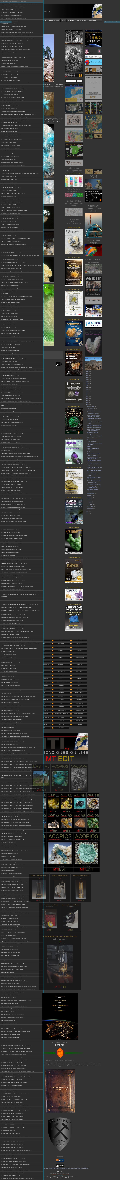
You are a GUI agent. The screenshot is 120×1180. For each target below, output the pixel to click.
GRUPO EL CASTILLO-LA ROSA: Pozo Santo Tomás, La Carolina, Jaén (15, 1139)
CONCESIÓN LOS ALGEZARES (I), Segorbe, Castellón (12, 625)
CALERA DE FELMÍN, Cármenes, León (9, 102)
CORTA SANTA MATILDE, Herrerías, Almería (10, 679)
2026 (87, 371)
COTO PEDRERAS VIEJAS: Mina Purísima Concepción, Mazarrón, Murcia (16, 825)
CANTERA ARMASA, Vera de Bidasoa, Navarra (10, 145)
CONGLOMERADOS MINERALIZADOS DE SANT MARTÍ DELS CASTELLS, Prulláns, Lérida (19, 642)
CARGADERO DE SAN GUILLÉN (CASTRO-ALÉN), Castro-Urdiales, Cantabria (17, 498)
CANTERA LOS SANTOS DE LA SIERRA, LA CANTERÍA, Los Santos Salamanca (17, 341)
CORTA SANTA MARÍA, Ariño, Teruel (8, 676)
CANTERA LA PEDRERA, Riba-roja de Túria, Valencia (12, 307)
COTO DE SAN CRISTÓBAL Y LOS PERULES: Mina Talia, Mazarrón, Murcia (16, 802)
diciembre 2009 (90, 406)
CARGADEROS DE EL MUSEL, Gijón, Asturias (10, 515)
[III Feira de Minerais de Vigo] (74, 463)
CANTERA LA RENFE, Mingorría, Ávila (8, 310)
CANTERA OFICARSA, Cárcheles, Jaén (9, 372)
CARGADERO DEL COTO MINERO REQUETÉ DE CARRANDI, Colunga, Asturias (17, 510)
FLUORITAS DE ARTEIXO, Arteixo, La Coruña (10, 983)
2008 (87, 511)
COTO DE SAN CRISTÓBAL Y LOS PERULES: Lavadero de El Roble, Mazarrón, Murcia (19, 761)
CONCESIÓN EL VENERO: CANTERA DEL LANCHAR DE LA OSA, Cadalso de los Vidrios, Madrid (21, 599)
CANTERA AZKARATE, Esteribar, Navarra (9, 150)
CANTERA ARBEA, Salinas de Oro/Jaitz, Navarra (11, 136)
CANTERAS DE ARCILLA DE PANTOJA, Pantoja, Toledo (12, 430)
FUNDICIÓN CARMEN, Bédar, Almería (8, 997)
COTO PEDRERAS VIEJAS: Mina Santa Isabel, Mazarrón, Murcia (14, 830)
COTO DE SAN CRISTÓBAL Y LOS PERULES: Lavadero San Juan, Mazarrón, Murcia (18, 764)
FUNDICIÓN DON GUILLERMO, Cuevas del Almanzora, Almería (14, 1006)
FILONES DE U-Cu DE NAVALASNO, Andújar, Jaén (11, 977)
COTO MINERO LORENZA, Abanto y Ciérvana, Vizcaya (12, 719)
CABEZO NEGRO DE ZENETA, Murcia (8, 63)
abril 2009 (89, 502)
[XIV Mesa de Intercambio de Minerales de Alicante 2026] (74, 553)
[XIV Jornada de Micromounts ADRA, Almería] (74, 315)
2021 (87, 381)
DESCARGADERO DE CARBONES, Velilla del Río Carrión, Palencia (14, 907)
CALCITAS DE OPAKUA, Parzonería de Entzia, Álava (12, 91)
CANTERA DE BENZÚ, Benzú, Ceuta (8, 196)
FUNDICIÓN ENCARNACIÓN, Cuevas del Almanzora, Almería (13, 1008)
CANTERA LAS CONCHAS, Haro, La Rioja (9, 313)
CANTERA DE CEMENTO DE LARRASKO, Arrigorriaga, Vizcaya (14, 210)
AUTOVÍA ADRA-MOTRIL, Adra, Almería (9, 52)
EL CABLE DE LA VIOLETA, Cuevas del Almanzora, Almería (13, 932)
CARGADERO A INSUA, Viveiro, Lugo (8, 450)
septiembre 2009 (91, 493)
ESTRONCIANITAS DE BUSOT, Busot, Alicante (10, 946)
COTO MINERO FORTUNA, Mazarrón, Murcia (10, 710)
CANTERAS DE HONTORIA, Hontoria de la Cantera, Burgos (13, 433)
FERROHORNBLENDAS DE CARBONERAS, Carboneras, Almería (14, 966)
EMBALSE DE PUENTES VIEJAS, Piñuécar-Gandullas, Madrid (13, 938)
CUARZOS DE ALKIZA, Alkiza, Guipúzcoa (9, 845)
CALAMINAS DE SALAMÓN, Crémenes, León (10, 74)
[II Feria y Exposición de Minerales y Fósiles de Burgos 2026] (74, 493)
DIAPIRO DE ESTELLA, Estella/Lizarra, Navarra (10, 910)
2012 (87, 398)
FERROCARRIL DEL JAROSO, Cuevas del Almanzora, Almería (13, 963)
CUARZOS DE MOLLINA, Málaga (7, 870)
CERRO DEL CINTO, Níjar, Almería (8, 555)
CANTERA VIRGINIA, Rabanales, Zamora (9, 419)
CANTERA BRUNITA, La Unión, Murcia (8, 153)
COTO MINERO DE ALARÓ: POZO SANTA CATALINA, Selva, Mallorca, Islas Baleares (18, 696)
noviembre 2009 (90, 408)
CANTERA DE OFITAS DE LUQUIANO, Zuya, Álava (11, 235)
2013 (87, 396)
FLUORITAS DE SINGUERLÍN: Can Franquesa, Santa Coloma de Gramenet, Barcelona (18, 986)
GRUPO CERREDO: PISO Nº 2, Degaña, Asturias (11, 1096)
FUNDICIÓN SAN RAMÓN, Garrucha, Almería (10, 1037)
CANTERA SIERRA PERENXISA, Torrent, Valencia (11, 395)
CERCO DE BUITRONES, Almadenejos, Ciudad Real (11, 549)
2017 (87, 389)
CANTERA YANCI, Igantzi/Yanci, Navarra (9, 425)
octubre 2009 (90, 410)
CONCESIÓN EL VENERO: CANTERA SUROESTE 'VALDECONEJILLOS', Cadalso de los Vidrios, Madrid (20, 611)
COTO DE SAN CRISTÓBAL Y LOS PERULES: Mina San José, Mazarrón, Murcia (17, 791)
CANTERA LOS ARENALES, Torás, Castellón (10, 333)
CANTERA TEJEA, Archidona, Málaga (8, 408)
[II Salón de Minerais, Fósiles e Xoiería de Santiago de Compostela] (74, 375)
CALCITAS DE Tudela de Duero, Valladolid (9, 94)
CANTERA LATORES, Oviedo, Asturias (9, 322)
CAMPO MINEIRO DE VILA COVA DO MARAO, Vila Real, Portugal (14, 117)
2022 (87, 379)
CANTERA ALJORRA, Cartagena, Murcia (9, 131)
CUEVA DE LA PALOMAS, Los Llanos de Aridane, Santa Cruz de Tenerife (16, 895)
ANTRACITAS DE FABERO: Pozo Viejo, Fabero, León (12, 46)
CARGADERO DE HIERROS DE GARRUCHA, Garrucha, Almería (14, 464)
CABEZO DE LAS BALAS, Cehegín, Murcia (10, 60)
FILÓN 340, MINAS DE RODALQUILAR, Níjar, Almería (12, 969)
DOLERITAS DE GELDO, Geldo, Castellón (9, 921)
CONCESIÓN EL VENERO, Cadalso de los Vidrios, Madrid (13, 589)
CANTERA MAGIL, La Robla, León (8, 347)
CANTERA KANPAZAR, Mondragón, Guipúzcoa (10, 302)
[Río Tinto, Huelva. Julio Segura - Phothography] (93, 255)
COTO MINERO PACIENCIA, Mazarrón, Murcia (10, 730)
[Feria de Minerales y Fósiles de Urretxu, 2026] (74, 583)
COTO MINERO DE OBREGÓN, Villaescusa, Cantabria (12, 705)
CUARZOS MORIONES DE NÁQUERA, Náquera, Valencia (12, 887)
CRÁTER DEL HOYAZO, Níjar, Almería (8, 842)
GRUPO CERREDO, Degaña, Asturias (8, 1090)
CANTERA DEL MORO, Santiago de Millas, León (11, 268)
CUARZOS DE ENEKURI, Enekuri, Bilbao (9, 853)
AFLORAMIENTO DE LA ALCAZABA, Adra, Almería (11, 15)
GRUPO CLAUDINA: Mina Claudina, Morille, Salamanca (12, 1119)
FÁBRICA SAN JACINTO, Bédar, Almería (9, 958)
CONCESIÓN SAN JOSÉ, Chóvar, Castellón (10, 634)
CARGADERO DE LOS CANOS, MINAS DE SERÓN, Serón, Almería (14, 476)
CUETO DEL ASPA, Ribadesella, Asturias (9, 893)
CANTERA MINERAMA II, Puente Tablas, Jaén (10, 355)
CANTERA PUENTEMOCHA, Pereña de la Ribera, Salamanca (13, 378)
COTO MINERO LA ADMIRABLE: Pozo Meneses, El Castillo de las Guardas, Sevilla (18, 713)
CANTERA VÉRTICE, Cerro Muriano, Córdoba (10, 416)
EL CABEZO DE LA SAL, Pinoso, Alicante (9, 929)
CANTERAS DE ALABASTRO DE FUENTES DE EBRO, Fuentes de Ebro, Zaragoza (18, 428)
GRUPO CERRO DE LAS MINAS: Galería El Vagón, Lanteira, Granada (15, 1105)
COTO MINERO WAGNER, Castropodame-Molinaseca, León (13, 750)
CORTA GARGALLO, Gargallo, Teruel (8, 657)
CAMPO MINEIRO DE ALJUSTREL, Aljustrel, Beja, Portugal (13, 111)
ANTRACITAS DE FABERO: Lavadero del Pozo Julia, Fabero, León (14, 40)
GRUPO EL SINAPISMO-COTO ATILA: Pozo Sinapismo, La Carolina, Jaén (16, 1150)
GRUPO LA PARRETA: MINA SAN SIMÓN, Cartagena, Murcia (13, 1161)
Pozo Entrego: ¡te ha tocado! (93, 451)
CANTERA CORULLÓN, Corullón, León (9, 179)
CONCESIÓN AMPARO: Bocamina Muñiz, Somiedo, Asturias (13, 577)
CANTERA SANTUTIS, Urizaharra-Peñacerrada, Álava (12, 392)
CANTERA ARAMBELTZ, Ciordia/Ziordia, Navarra (10, 134)
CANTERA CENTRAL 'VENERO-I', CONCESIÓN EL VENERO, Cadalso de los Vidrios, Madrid (19, 173)
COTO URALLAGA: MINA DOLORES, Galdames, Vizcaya (12, 839)
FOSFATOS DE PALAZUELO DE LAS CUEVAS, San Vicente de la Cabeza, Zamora (18, 989)
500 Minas (89, 446)
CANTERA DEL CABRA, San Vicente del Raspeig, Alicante (13, 249)
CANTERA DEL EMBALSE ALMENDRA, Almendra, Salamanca (13, 259)
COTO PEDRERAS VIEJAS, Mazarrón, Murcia (10, 816)
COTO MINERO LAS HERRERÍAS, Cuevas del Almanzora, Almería (14, 716)
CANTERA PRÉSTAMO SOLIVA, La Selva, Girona (11, 375)
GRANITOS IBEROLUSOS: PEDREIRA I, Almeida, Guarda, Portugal (14, 1059)
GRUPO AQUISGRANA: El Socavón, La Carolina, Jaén (12, 1062)
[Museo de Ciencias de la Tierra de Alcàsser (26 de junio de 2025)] (93, 327)
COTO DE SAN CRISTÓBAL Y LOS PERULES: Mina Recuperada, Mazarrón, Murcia (18, 785)
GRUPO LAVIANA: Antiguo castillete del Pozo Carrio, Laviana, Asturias (15, 1164)
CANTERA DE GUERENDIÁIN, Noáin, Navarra (10, 224)
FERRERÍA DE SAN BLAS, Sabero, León (9, 960)
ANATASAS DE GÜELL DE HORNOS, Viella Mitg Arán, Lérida (13, 26)
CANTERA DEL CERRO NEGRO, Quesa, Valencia (11, 252)
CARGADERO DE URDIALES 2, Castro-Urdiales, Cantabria (13, 507)
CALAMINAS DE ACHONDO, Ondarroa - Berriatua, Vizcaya (13, 71)
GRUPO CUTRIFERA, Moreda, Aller (8, 1130)
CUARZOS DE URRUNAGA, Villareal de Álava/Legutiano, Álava (14, 881)
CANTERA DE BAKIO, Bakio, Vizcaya (8, 190)
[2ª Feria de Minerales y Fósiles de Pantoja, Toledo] (74, 285)
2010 (87, 402)
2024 (87, 375)
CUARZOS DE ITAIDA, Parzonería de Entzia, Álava (11, 859)
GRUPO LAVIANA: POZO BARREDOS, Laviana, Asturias (12, 1172)
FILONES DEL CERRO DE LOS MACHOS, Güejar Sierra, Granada (14, 980)
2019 (87, 385)
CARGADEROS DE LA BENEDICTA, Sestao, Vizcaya (11, 518)
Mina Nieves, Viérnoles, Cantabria (94, 425)
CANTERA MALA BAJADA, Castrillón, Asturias (10, 350)
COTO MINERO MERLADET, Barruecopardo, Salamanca (12, 722)
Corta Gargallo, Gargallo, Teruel (93, 484)
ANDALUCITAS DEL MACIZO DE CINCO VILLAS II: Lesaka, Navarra (15, 35)
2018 (87, 387)
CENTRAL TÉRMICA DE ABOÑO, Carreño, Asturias (11, 541)
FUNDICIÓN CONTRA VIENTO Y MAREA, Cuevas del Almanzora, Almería (16, 1000)
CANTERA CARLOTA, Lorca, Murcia (8, 170)
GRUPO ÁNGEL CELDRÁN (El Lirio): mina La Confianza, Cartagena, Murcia (16, 1076)
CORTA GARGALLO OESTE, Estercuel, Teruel (10, 659)
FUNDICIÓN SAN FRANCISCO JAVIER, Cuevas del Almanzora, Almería (15, 1031)
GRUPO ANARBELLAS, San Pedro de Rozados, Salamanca (13, 1068)
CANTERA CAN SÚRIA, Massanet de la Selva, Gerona (12, 162)
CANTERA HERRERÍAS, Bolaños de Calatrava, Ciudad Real (13, 299)
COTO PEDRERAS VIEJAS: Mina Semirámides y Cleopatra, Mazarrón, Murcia (16, 833)
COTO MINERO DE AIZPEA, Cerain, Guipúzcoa (10, 693)
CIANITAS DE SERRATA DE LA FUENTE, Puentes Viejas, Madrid (14, 563)
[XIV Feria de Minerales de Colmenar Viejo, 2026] (74, 345)
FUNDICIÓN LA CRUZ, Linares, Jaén (8, 1020)
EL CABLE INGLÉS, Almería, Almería (8, 935)
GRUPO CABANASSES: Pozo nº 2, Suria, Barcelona (11, 1079)
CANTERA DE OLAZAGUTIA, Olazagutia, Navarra (11, 241)
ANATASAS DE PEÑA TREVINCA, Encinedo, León (11, 29)
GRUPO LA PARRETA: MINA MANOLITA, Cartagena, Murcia (13, 1158)
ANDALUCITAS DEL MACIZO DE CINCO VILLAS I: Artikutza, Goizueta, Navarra (17, 32)
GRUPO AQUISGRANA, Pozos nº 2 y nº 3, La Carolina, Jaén (13, 1065)
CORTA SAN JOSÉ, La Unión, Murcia (8, 668)
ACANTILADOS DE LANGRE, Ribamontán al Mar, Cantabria (13, 6)
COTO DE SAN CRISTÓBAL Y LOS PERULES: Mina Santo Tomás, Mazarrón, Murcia (18, 799)
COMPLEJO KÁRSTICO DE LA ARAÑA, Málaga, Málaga (12, 566)
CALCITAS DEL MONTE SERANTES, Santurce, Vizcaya (12, 97)
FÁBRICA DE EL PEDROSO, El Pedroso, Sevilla (10, 952)
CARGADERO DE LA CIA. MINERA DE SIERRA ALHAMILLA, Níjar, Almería (16, 467)
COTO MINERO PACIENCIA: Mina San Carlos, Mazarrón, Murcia (14, 733)
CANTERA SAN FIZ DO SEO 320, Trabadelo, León (11, 387)
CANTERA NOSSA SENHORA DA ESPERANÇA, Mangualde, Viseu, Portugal (16, 367)
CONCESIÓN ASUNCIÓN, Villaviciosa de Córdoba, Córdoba (13, 580)
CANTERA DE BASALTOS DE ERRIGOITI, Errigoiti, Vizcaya (13, 193)
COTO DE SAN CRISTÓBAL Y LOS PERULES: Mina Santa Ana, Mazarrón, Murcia (17, 796)
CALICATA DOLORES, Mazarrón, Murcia (9, 108)
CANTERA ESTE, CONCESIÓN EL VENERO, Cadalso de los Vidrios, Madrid (16, 296)
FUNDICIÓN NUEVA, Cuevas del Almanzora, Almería (11, 1028)
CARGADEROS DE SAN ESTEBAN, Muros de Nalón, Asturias (13, 524)
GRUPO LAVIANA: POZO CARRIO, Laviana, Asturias (11, 1175)
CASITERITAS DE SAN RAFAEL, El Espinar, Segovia (11, 526)
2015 (87, 393)
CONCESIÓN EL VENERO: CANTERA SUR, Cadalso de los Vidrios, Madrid (16, 607)
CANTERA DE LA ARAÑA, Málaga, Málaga (9, 227)
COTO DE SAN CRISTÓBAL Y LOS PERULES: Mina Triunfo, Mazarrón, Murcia (17, 805)
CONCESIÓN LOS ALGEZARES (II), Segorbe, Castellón (12, 628)
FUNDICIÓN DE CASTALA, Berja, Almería (9, 1003)
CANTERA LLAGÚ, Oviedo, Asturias (8, 324)
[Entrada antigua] (59, 366)
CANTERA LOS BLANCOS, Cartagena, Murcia (10, 336)
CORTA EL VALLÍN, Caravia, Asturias (8, 654)
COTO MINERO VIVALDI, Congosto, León (9, 744)
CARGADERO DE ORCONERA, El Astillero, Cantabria (12, 487)
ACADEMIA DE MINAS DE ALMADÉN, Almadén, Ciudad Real (13, 1)
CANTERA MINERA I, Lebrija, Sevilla (8, 353)
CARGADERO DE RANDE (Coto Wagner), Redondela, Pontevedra (14, 493)
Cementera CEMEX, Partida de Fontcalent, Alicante (11, 538)
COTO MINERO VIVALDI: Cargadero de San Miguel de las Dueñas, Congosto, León (18, 747)
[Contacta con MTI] (74, 76)
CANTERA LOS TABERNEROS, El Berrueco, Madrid (11, 344)
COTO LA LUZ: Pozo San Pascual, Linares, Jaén (11, 688)
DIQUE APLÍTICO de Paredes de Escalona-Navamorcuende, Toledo (15, 912)
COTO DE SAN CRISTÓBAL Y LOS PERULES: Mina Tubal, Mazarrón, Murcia (16, 808)
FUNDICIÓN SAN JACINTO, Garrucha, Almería (10, 1034)
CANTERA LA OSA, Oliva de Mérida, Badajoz (10, 305)
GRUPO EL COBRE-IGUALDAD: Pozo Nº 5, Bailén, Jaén (12, 1147)
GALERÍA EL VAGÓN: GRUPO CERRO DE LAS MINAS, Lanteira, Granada (16, 1045)
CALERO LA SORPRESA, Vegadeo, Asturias (10, 105)
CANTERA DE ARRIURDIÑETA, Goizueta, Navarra (11, 187)
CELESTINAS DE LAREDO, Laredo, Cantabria (10, 532)
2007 (87, 513)
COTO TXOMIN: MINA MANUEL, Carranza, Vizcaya (11, 836)
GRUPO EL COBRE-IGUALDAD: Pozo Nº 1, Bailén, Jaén (12, 1141)
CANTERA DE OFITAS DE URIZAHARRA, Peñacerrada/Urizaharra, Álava (15, 238)
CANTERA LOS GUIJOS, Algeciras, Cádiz (9, 338)
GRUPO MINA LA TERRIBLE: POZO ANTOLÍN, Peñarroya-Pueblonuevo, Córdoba (17, 1178)
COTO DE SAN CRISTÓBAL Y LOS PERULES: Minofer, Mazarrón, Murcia (16, 813)
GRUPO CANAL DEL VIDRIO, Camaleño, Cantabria (11, 1085)
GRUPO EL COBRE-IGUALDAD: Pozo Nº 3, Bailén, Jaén (12, 1144)
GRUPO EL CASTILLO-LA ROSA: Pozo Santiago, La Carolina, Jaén (15, 1136)
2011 (87, 400)
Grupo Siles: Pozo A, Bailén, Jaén (94, 427)
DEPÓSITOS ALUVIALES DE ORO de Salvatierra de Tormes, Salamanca (16, 901)
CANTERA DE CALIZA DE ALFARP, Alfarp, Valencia (11, 204)
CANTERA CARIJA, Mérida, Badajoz (8, 167)
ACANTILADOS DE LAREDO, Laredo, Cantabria (11, 9)
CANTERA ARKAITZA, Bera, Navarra (8, 142)
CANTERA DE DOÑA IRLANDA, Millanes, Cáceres (11, 213)
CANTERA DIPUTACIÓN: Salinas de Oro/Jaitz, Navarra (12, 279)
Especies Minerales (54, 20)
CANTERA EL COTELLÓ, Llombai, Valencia (10, 285)
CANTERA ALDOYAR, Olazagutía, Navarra (9, 128)
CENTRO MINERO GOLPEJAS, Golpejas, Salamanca (12, 543)
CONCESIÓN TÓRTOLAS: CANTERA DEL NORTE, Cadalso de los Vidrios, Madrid (17, 640)
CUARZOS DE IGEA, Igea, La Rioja (8, 856)
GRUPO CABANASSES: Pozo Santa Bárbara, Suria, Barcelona (14, 1082)
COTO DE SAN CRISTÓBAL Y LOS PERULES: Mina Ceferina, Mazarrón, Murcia (17, 770)
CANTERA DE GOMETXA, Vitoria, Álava (9, 221)
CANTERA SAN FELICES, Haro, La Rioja (9, 384)
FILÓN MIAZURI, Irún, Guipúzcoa (7, 972)
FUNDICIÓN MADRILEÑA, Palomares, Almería (10, 1025)
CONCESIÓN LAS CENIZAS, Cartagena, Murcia (10, 623)
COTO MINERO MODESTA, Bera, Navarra (9, 724)
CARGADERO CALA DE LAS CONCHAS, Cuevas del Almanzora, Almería (15, 453)
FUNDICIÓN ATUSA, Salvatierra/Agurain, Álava (10, 994)
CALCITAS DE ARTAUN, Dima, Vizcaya (9, 77)
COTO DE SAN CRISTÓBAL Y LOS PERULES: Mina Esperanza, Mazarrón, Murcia (17, 772)
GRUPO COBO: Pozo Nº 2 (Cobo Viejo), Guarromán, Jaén (13, 1124)
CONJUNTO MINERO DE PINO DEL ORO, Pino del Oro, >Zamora (14, 645)
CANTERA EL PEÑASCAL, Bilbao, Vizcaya (9, 288)
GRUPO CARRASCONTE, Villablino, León (9, 1088)
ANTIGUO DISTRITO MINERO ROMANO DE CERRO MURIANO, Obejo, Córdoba (17, 37)
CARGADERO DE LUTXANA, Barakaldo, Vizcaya (11, 478)
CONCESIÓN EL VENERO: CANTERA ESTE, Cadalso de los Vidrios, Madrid (16, 601)
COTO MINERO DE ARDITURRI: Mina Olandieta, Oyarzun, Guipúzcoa (15, 699)
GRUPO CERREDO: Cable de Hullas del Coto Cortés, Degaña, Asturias (15, 1093)
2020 (87, 383)
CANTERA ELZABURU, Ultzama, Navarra (9, 290)
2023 (87, 377)
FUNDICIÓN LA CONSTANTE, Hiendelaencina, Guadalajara (13, 1017)
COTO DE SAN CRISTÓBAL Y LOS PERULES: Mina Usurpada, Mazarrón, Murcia (17, 811)
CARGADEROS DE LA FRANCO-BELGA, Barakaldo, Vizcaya (13, 521)
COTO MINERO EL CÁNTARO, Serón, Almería (10, 707)
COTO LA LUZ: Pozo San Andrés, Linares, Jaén (10, 685)
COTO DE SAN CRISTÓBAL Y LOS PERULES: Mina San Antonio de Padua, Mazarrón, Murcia (20, 788)
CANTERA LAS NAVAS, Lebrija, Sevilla (9, 316)
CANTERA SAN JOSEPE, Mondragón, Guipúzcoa (11, 389)
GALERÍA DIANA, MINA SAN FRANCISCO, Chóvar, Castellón (13, 1042)
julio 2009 (89, 497)
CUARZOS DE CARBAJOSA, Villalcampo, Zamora (11, 847)
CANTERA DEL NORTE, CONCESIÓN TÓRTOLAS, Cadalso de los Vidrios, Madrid (17, 271)
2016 (87, 391)
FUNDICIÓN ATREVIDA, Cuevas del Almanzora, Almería (12, 992)
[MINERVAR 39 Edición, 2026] (74, 630)
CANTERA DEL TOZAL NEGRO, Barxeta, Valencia (11, 276)
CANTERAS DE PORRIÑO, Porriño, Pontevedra (10, 442)
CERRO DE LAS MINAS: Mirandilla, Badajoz (10, 552)
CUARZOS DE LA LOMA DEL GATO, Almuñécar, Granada (12, 864)
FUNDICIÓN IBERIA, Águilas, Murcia (8, 1011)
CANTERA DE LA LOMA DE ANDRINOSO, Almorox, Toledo (13, 230)
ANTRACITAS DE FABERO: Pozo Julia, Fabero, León (12, 43)
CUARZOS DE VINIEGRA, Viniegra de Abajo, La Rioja (12, 884)
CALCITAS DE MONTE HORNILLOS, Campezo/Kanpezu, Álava (14, 88)
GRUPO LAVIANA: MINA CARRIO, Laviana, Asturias (11, 1167)
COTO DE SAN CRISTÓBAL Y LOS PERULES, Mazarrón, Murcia (14, 758)
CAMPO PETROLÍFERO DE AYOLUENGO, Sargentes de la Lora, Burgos (16, 125)
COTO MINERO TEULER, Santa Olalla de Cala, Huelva (12, 739)
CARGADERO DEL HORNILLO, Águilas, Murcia (10, 512)
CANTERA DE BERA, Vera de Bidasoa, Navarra (10, 199)
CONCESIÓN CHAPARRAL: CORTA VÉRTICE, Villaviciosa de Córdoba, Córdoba (17, 586)
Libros (44, 20)
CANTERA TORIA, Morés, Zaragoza (8, 411)
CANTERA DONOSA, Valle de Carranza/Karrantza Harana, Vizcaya (14, 282)
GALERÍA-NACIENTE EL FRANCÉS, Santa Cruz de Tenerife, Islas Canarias (16, 1051)
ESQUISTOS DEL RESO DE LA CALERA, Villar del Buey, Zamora (14, 943)
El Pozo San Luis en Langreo (93, 437)
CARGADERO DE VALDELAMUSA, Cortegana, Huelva (12, 501)
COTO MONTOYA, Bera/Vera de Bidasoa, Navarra (11, 755)
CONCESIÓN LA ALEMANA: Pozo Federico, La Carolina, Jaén (13, 614)
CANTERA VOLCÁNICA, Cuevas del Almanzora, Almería (12, 422)
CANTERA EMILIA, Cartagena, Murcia (8, 293)
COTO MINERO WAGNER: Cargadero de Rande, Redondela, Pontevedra (16, 753)
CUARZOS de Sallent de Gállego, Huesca (9, 876)
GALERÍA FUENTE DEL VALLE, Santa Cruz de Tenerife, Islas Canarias (15, 1048)
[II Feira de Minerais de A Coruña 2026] (74, 523)
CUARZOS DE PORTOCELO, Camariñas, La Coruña (11, 873)
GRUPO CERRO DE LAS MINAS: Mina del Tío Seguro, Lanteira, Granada (16, 1107)
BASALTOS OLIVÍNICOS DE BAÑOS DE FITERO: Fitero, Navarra (14, 57)
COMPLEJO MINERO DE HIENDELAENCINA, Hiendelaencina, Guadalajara (16, 569)
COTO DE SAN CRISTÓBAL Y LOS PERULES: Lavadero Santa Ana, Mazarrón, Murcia (18, 767)
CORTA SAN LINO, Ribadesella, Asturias (9, 671)
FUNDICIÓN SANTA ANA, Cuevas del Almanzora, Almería (12, 1040)
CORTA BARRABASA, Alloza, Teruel (8, 651)
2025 (87, 373)
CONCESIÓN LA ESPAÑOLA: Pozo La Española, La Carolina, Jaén (14, 617)
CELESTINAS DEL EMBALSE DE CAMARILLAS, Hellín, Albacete (14, 535)
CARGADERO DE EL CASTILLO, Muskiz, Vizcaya (11, 459)
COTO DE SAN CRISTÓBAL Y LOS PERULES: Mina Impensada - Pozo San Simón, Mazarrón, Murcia (21, 780)
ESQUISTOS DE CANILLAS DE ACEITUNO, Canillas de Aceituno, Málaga (16, 941)
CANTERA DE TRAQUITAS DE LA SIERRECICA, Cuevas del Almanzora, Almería (17, 247)
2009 (87, 404)
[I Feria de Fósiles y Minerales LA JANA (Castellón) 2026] (74, 402)
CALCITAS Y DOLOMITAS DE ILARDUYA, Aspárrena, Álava (13, 100)
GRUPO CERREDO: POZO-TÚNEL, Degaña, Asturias (11, 1102)
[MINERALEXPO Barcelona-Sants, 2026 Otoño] (74, 600)
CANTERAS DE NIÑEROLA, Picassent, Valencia (10, 439)
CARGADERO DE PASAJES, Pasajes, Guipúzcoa (11, 490)
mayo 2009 (89, 500)
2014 (87, 394)
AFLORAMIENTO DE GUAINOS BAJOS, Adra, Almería (12, 12)
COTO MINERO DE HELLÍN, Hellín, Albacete (10, 702)
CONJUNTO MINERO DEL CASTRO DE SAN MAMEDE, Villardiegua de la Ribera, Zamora (19, 648)
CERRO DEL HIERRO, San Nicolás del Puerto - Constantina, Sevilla (14, 558)
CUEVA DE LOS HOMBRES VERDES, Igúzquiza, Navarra (12, 898)
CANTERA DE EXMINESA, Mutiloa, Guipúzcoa (10, 218)
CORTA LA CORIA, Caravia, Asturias (8, 665)
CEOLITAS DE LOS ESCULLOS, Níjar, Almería (10, 546)
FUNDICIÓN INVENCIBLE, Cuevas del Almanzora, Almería (12, 1014)
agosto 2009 (90, 495)
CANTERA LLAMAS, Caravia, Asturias (8, 327)
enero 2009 (89, 508)
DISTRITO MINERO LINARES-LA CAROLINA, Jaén (11, 915)
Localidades (71, 20)
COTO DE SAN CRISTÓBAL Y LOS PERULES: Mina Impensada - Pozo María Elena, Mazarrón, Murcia (20, 776)
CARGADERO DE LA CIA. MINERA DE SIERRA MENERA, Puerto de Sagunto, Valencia (18, 470)
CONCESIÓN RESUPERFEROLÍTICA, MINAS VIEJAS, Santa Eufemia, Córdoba (17, 631)
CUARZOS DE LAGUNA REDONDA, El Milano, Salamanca (13, 867)
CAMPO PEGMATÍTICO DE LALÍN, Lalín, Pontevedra (12, 122)
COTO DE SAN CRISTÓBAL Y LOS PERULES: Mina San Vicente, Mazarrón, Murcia (18, 794)
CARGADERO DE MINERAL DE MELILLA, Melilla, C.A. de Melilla (14, 481)
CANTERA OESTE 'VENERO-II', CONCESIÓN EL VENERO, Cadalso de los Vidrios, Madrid (19, 370)
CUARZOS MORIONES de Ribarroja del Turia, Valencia (12, 890)
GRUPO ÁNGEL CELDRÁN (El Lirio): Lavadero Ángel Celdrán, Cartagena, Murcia (17, 1071)
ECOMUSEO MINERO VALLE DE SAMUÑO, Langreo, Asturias (13, 927)
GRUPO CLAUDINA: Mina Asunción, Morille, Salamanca (12, 1116)
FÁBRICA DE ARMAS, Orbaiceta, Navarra (9, 949)
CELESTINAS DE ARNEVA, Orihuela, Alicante (10, 529)
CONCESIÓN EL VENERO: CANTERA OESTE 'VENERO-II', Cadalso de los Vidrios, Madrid (19, 604)
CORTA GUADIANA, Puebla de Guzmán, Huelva (10, 662)
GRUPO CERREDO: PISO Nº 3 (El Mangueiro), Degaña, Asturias (14, 1099)
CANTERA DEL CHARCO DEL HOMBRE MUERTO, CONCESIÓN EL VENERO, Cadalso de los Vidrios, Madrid (20, 256)
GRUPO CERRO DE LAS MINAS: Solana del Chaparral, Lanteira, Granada (16, 1110)
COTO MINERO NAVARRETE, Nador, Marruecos (10, 727)
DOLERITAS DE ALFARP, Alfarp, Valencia (9, 918)
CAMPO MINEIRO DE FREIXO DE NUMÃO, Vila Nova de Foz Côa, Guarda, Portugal (18, 114)
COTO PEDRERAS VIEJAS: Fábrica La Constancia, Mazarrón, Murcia (15, 819)
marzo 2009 (90, 504)
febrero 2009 (90, 506)
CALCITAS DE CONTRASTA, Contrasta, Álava (10, 80)
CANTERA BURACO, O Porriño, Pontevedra (10, 156)
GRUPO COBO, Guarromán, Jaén (8, 1122)
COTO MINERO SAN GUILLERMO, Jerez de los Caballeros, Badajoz (15, 736)
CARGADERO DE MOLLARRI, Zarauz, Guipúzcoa (11, 484)
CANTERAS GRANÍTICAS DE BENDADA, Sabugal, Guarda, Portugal (15, 447)
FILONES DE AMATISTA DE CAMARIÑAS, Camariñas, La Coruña (14, 975)
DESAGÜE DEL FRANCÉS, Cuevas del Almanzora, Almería (13, 904)
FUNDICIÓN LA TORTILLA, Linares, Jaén (9, 1023)
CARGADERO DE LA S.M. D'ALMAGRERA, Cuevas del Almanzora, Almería (16, 473)
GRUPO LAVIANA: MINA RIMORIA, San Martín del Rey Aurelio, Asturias (15, 1170)
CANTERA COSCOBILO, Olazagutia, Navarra (10, 182)
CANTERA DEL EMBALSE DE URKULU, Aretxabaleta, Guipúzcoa (14, 262)
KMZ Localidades (81, 20)
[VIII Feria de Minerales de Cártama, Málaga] (74, 434)
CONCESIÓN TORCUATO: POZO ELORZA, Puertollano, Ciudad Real (15, 637)
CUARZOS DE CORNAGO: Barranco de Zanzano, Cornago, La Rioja (15, 850)
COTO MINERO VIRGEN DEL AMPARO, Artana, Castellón (12, 741)
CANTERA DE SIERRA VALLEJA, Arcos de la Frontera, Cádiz (13, 244)
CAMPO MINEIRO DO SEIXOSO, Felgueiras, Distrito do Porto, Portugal (15, 119)
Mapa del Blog (93, 20)
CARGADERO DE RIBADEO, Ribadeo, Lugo (10, 495)
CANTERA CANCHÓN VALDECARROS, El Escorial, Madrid (13, 165)
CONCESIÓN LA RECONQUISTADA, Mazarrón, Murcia (12, 620)
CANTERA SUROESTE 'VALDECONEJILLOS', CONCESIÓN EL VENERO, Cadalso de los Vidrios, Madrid (20, 404)
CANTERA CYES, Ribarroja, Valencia (8, 184)
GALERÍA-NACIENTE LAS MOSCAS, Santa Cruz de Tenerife (13, 1054)
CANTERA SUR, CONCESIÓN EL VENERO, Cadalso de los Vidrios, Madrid (16, 401)
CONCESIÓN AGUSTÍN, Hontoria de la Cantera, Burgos (12, 575)
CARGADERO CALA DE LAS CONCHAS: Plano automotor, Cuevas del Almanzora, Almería (19, 456)
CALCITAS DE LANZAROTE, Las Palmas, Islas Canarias (12, 86)
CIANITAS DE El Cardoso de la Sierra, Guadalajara (11, 560)
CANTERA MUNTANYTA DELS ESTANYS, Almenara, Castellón (13, 358)
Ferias (63, 20)
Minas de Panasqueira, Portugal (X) (94, 435)
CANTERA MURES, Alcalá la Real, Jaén (9, 361)
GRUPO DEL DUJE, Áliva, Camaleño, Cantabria (10, 1133)
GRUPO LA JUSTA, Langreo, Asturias (8, 1155)
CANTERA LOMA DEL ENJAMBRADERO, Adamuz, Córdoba (13, 330)
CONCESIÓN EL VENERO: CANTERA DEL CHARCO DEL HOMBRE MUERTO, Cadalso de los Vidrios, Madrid (20, 595)
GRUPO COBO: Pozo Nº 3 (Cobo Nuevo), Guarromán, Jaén (13, 1127)
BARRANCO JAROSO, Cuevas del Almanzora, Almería (12, 54)
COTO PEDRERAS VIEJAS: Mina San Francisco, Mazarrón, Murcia (14, 828)
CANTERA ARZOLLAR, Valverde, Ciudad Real (10, 148)
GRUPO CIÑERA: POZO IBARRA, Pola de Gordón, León (12, 1113)
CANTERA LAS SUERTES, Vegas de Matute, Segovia (12, 319)
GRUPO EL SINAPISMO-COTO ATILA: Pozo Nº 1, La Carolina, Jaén (15, 1153)
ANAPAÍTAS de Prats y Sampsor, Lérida (9, 23)
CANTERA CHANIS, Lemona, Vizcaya (8, 176)
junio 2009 (89, 499)
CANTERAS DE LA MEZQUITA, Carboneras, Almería (11, 436)
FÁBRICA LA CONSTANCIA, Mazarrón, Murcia (10, 955)
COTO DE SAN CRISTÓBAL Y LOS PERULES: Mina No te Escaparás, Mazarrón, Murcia (19, 782)
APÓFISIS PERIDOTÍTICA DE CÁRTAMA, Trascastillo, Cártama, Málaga (15, 49)
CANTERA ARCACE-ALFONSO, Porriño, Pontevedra (11, 139)
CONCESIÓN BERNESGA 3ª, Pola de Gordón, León (11, 583)
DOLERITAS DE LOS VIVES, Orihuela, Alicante (10, 924)
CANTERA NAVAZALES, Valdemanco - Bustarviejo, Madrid (13, 364)
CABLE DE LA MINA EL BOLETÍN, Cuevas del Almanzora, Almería (14, 66)
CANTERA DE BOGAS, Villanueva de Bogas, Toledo (11, 201)
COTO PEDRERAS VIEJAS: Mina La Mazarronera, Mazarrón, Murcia (15, 822)
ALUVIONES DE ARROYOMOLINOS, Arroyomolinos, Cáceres (13, 18)
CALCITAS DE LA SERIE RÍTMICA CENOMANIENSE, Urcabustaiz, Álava (15, 83)
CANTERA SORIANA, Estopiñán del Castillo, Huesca (11, 398)
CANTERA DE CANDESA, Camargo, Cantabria (10, 207)
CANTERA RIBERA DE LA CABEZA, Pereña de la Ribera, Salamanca (15, 381)
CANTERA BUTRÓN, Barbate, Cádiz (8, 159)
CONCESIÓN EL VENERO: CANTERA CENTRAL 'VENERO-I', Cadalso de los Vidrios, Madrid (19, 591)
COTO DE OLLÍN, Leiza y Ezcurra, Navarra (9, 682)
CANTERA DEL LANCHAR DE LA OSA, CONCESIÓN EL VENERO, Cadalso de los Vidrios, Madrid (21, 265)
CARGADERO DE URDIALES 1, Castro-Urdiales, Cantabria (13, 504)
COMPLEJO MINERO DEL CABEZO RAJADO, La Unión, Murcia (14, 572)
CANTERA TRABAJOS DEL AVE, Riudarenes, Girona (11, 413)
